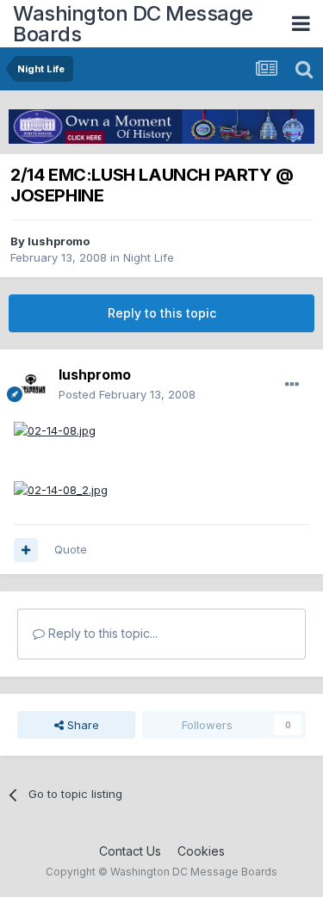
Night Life (148, 257)
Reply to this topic (162, 313)
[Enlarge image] (55, 429)
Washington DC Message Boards (133, 23)
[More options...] (292, 384)
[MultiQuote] (26, 550)
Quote (70, 549)
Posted (127, 394)
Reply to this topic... (101, 633)
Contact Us (130, 851)
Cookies (201, 851)
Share (81, 725)
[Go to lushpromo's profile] (31, 385)
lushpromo (59, 241)
